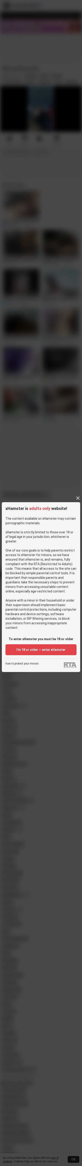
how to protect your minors (22, 663)
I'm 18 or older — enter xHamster (41, 650)
